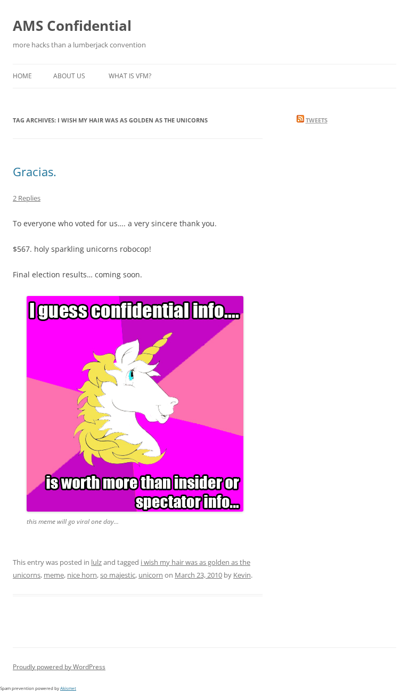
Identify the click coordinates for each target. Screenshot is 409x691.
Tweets (317, 120)
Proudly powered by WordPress (59, 666)
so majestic (117, 575)
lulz (96, 562)
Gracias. (34, 171)
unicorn (150, 575)
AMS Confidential (72, 25)
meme (54, 575)
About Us (69, 75)
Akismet (68, 688)
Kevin (242, 575)
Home (22, 75)
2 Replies (26, 198)
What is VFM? (130, 75)
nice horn (82, 575)
